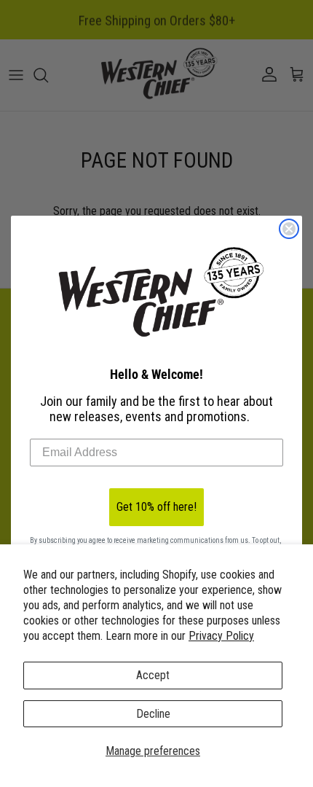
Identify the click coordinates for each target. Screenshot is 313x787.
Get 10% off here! (156, 507)
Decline (153, 714)
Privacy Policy (221, 636)
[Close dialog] (289, 229)
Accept (153, 675)
